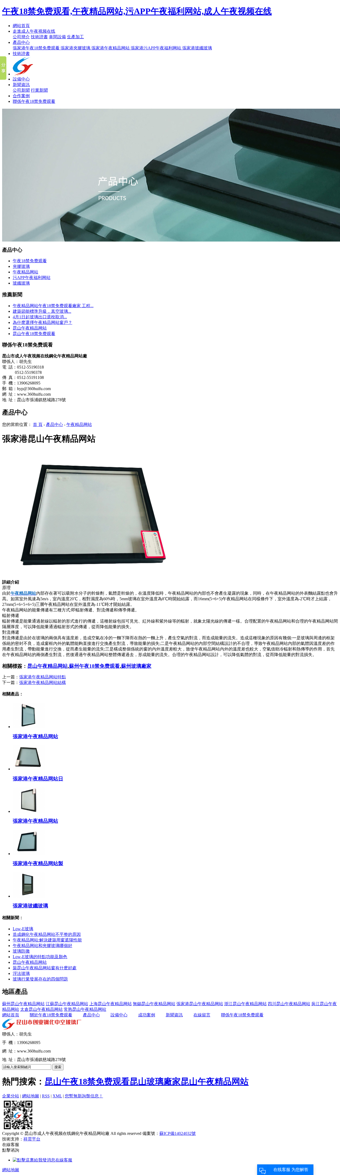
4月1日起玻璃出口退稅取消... (40, 317)
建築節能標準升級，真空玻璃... (42, 311)
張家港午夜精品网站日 (38, 778)
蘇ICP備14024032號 (177, 1133)
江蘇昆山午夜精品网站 (67, 1003)
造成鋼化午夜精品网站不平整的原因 (47, 934)
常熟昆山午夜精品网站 (85, 1009)
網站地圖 (30, 1096)
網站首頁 (21, 25)
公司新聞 (21, 90)
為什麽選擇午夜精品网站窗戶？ (42, 322)
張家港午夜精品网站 (111, 48)
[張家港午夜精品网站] (29, 726)
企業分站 (10, 1096)
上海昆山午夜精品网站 (110, 1003)
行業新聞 (39, 90)
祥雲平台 (31, 1139)
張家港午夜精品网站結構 (42, 682)
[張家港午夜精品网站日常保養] (29, 769)
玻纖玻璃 (21, 283)
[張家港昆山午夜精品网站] (95, 578)
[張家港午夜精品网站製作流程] (29, 853)
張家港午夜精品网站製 (38, 863)
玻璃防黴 (21, 951)
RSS (46, 1096)
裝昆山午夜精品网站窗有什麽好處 (44, 968)
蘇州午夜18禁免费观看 (94, 666)
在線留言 (201, 1015)
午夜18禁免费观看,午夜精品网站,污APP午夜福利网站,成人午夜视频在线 (137, 11)
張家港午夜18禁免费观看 (37, 48)
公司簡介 (21, 37)
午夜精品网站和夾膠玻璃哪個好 (42, 945)
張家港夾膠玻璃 (76, 48)
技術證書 (39, 37)
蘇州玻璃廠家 (136, 666)
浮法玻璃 (21, 973)
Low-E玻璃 (23, 929)
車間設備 (57, 37)
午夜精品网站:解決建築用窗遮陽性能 (47, 940)
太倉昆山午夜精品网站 (41, 1009)
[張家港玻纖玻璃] (29, 896)
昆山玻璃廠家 (155, 1081)
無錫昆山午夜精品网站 (154, 1003)
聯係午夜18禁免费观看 (34, 101)
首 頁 (37, 424)
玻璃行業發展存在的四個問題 (40, 979)
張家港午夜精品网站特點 (42, 677)
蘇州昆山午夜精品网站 (23, 1003)
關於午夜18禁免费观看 (51, 1015)
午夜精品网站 (25, 272)
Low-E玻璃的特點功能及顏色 (40, 956)
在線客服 (63, 1160)
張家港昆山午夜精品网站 (199, 1003)
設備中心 (21, 79)
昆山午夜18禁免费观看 (34, 333)
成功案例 (146, 1015)
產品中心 (21, 42)
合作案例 (21, 96)
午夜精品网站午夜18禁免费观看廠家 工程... (53, 305)
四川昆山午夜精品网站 (289, 1003)
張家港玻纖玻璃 (197, 48)
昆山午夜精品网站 (30, 328)
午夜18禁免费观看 (30, 261)
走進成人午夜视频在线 (34, 31)
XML (57, 1096)
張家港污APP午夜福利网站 (156, 48)
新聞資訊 (21, 84)
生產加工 (75, 37)
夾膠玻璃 (21, 266)
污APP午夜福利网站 (31, 277)
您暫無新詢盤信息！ (84, 1096)
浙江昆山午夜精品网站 (245, 1003)
